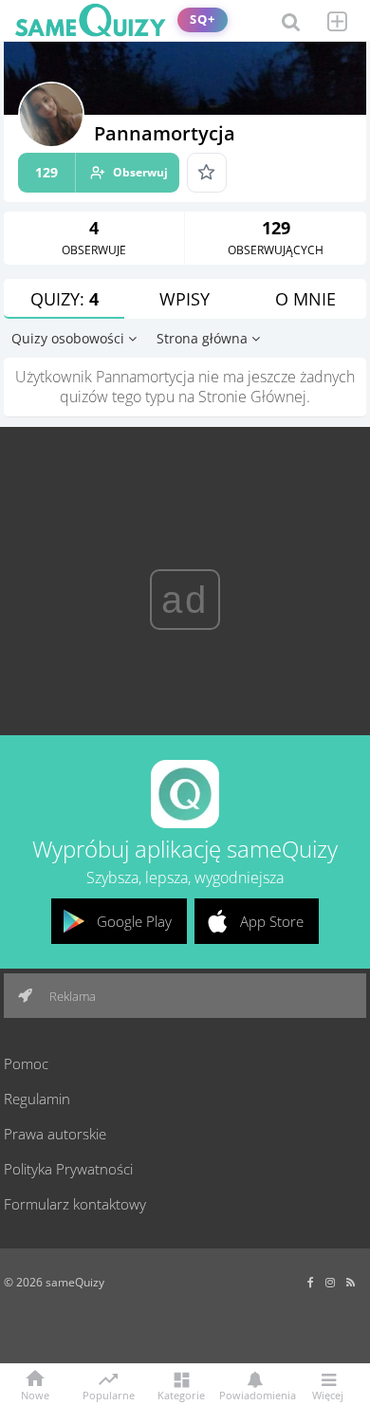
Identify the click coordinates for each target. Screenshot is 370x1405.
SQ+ (202, 19)
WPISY (184, 298)
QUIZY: (64, 298)
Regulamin (37, 1098)
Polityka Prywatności (68, 1168)
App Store (272, 921)
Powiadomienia (254, 1394)
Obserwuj (101, 172)
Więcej (327, 1394)
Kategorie (181, 1394)
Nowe (35, 1394)
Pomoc (26, 1063)
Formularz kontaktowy (75, 1203)
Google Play (134, 921)
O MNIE (305, 298)
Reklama (71, 996)
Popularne (109, 1393)
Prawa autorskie (55, 1133)
